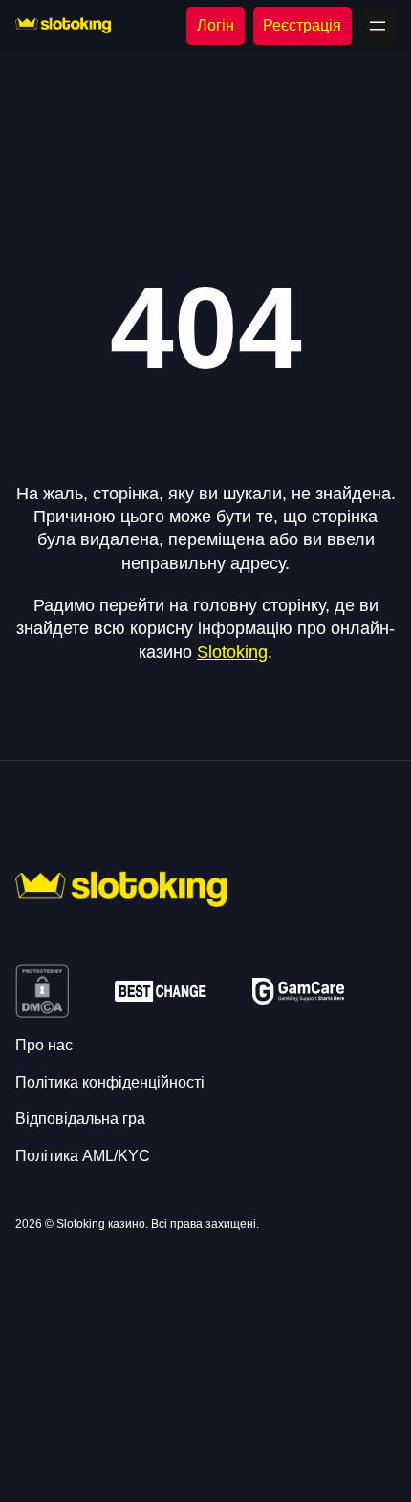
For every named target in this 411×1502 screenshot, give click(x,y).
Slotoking (232, 652)
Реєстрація (302, 25)
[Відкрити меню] (377, 26)
